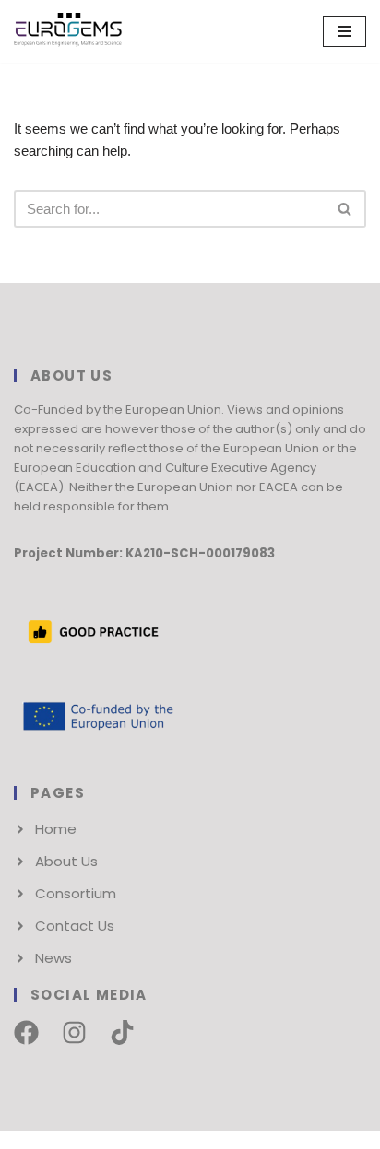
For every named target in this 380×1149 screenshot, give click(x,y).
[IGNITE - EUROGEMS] (69, 31)
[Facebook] (26, 1032)
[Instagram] (74, 1032)
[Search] (345, 209)
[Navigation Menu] (344, 31)
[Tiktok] (122, 1032)
